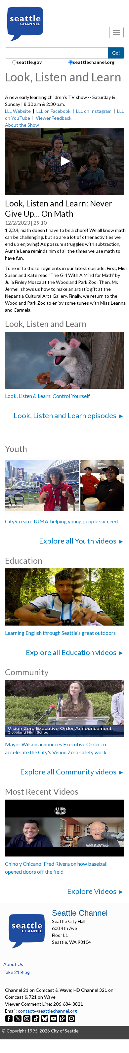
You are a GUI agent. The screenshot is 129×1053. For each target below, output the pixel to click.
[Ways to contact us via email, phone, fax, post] (71, 1018)
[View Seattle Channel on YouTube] (54, 1018)
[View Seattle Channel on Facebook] (9, 1018)
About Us (13, 964)
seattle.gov (29, 62)
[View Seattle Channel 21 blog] (63, 1018)
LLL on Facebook (53, 111)
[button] (64, 161)
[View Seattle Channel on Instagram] (27, 1018)
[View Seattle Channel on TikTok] (36, 1018)
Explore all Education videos (71, 652)
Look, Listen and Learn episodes (65, 415)
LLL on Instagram (93, 111)
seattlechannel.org (93, 62)
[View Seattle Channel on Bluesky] (45, 1018)
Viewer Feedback (53, 118)
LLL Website (18, 111)
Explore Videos (91, 891)
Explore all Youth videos (77, 540)
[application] (64, 162)
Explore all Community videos (68, 771)
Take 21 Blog (16, 972)
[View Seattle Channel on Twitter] (18, 1018)
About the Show (22, 125)
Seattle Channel (80, 912)
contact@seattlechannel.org (47, 1011)
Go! (116, 53)
